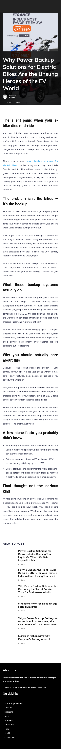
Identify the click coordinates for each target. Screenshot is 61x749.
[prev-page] (4, 650)
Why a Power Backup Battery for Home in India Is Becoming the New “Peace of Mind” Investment (38, 621)
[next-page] (9, 650)
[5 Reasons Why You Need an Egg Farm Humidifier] (9, 607)
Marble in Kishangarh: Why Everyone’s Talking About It (34, 637)
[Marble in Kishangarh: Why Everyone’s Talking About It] (9, 639)
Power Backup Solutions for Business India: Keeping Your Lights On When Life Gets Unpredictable (35, 555)
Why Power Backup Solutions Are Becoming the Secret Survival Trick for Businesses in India (38, 589)
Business (21, 564)
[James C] (6, 96)
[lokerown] (4, 6)
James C (13, 97)
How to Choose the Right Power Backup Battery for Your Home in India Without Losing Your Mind (37, 573)
